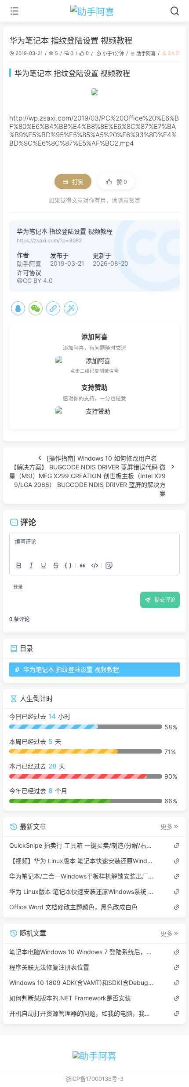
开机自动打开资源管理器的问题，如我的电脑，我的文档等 (81, 1013)
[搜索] (175, 11)
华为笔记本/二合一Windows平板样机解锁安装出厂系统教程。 (81, 876)
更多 (166, 826)
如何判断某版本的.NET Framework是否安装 (70, 998)
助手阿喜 (146, 54)
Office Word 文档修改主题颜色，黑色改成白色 (73, 907)
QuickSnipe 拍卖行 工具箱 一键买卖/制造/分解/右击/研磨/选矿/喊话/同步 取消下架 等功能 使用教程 (81, 845)
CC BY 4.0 (38, 280)
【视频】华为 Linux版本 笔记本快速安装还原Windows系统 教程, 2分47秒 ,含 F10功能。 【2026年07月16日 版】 (81, 860)
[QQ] (18, 308)
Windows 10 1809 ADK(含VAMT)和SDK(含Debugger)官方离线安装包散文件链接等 (81, 982)
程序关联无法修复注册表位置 (49, 967)
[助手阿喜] (94, 11)
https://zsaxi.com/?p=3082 (49, 240)
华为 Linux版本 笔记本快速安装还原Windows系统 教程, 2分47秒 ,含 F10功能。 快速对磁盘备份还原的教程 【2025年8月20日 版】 (81, 891)
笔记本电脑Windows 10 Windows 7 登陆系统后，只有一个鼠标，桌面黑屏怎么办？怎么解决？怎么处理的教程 (81, 951)
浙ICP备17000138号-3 (94, 1078)
